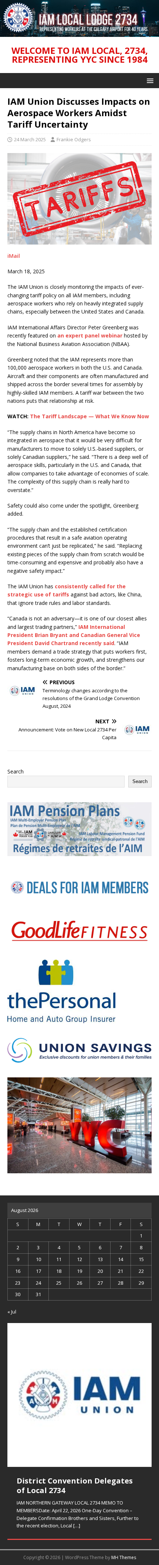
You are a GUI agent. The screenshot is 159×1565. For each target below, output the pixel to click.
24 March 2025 (30, 139)
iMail (13, 255)
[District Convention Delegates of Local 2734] (79, 1395)
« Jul (11, 1311)
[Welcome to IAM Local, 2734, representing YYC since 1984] (79, 32)
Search (15, 771)
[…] (76, 1525)
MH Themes (123, 1557)
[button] (149, 80)
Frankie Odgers (74, 139)
